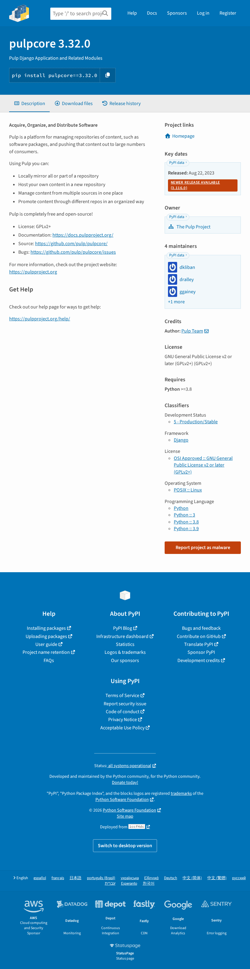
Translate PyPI (198, 644)
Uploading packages (46, 636)
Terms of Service (122, 695)
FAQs (49, 660)
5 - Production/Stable (196, 421)
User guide (46, 644)
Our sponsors (125, 660)
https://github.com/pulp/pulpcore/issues (73, 252)
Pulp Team (192, 331)
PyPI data (176, 162)
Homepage (183, 136)
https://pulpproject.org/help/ (39, 318)
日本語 (75, 878)
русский (239, 878)
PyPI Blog (122, 628)
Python (181, 508)
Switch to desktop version (125, 845)
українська (130, 878)
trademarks (181, 793)
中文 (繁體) (217, 878)
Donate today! (125, 782)
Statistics (125, 644)
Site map (125, 816)
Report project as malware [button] (203, 547)
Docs (152, 13)
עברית (110, 883)
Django (181, 440)
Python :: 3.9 (186, 528)
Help (132, 13)
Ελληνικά (151, 878)
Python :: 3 (184, 515)
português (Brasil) (101, 878)
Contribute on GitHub (199, 636)
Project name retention (46, 652)
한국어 (149, 883)
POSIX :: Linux (188, 490)
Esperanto (129, 883)
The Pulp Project (193, 227)
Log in (203, 13)
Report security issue (125, 703)
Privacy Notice (122, 719)
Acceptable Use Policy (122, 727)
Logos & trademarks (125, 652)
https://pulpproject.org (33, 272)
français (58, 878)
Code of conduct (122, 711)
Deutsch (170, 878)
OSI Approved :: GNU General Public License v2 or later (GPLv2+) (203, 465)
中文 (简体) (192, 878)
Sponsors (177, 13)
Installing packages (46, 628)
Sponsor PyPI (201, 652)
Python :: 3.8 (186, 522)
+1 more (176, 301)
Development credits (198, 660)
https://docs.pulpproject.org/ (82, 235)
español (40, 878)
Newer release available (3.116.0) (195, 185)
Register (228, 13)
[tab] (29, 103)
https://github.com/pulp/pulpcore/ (71, 243)
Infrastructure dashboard (122, 636)
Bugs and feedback (201, 628)
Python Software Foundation (122, 799)
